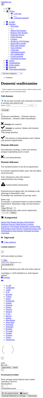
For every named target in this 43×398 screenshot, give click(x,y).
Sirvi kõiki (14, 26)
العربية (8, 285)
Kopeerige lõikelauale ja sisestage (13, 396)
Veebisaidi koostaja (18, 52)
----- (15, 16)
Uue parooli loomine (11, 393)
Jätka (4, 213)
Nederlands (10, 301)
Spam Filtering (16, 48)
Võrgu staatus (13, 65)
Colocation (15, 50)
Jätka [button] (5, 260)
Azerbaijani (10, 288)
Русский (9, 331)
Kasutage (5, 110)
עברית (8, 314)
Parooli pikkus (6, 384)
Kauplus (11, 24)
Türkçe (8, 337)
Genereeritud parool (8, 388)
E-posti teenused (17, 56)
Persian (8, 307)
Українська (10, 340)
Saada (15, 367)
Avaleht (11, 22)
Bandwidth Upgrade (18, 43)
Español (9, 333)
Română (9, 329)
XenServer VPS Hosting (20, 41)
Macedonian (10, 320)
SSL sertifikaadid (17, 54)
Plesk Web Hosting (18, 46)
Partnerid (12, 67)
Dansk (8, 299)
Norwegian (10, 322)
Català (8, 290)
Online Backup (16, 37)
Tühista (13, 213)
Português (9, 325)
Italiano (8, 318)
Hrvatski (9, 294)
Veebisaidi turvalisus (18, 59)
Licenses (14, 39)
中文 (8, 292)
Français (9, 309)
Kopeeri (24, 393)
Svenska (9, 335)
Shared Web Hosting (18, 31)
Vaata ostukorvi (9, 242)
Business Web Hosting (19, 33)
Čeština (8, 297)
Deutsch (9, 312)
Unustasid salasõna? (21, 18)
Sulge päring (6, 367)
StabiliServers (6, 2)
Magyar (9, 316)
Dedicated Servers (17, 35)
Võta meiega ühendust (17, 69)
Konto (12, 11)
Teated (11, 61)
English (8, 303)
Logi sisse (17, 14)
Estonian (6, 277)
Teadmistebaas (14, 63)
